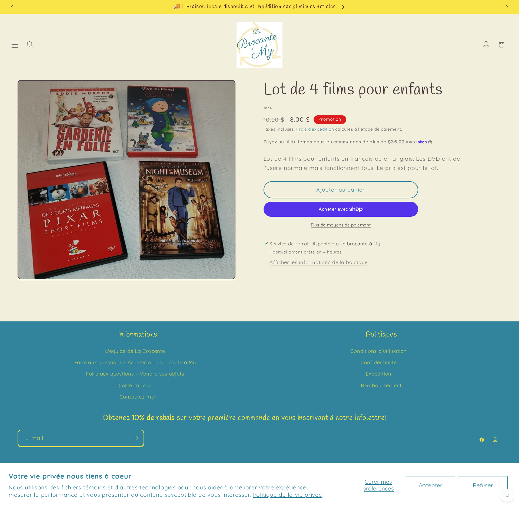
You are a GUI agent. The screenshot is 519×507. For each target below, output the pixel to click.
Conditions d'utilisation (378, 351)
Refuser (483, 485)
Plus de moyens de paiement (341, 225)
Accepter (430, 485)
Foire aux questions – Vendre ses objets (135, 374)
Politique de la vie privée (287, 494)
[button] (14, 44)
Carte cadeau (135, 385)
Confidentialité (379, 362)
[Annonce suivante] (507, 7)
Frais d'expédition (315, 129)
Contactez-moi (137, 397)
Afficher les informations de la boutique (318, 262)
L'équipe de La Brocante (135, 351)
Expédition (378, 374)
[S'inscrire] (136, 438)
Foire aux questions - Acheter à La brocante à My (135, 362)
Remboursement (381, 385)
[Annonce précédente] (12, 7)
